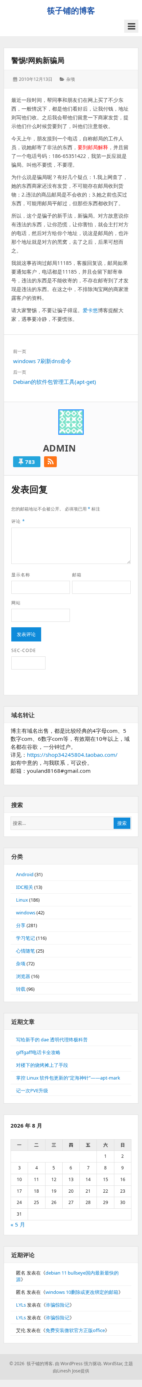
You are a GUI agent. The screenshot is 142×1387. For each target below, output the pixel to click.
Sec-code (23, 650)
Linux (22, 900)
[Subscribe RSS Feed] (50, 461)
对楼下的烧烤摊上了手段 (42, 1065)
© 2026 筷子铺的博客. (31, 1363)
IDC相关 (24, 887)
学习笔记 (25, 938)
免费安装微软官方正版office (75, 1330)
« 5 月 (18, 1224)
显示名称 (20, 575)
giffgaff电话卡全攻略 (38, 1052)
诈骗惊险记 (58, 1304)
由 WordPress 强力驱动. (78, 1363)
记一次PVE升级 (32, 1090)
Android (24, 874)
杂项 (70, 79)
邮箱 (77, 575)
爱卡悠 (90, 310)
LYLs (21, 1304)
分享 (20, 925)
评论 (18, 521)
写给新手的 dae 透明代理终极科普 (52, 1039)
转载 (20, 989)
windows (25, 912)
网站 (16, 603)
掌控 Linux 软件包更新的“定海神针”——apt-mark (68, 1077)
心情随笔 (25, 950)
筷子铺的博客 (71, 10)
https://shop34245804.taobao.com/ (72, 754)
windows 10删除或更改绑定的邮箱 (82, 1292)
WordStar (112, 1363)
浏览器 (23, 976)
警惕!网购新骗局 (37, 60)
